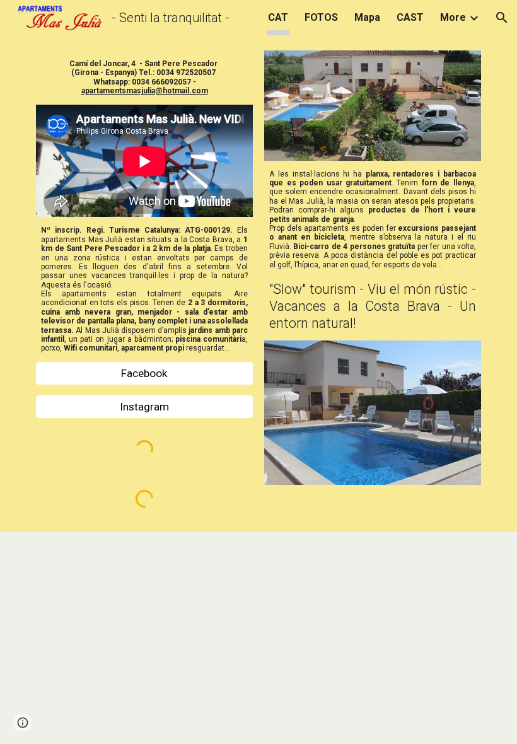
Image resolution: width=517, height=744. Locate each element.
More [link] (453, 17)
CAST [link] (410, 17)
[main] (144, 77)
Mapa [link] (367, 17)
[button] (502, 18)
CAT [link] (278, 17)
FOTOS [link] (321, 17)
